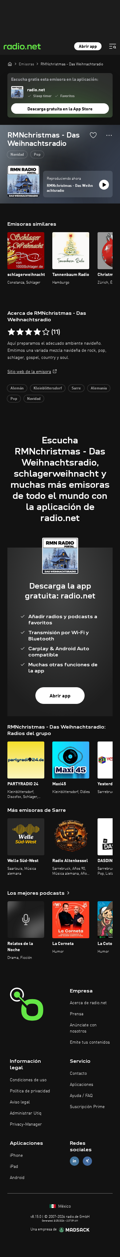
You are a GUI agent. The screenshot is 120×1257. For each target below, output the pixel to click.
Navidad (17, 155)
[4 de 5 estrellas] (37, 332)
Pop (37, 155)
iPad (14, 1167)
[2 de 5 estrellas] (20, 332)
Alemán (17, 388)
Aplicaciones (81, 1084)
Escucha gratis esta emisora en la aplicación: (54, 79)
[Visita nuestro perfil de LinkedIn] (74, 1161)
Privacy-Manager (26, 1124)
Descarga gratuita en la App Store (60, 109)
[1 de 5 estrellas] (11, 332)
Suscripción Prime (87, 1107)
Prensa (76, 1014)
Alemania (99, 388)
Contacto (78, 1073)
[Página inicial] (9, 63)
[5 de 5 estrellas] (46, 332)
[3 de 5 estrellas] (28, 332)
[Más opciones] (109, 135)
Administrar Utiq (26, 1113)
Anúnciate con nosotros (83, 1028)
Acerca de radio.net (88, 1003)
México (64, 1206)
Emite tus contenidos (90, 1042)
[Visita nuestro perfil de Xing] (87, 1161)
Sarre (76, 388)
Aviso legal (20, 1102)
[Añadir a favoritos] (93, 135)
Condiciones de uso (28, 1080)
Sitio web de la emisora (29, 372)
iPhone (16, 1155)
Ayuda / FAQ (81, 1096)
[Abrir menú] (112, 46)
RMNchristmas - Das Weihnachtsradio (70, 188)
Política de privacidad (30, 1091)
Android (17, 1178)
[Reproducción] (104, 185)
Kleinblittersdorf (48, 388)
